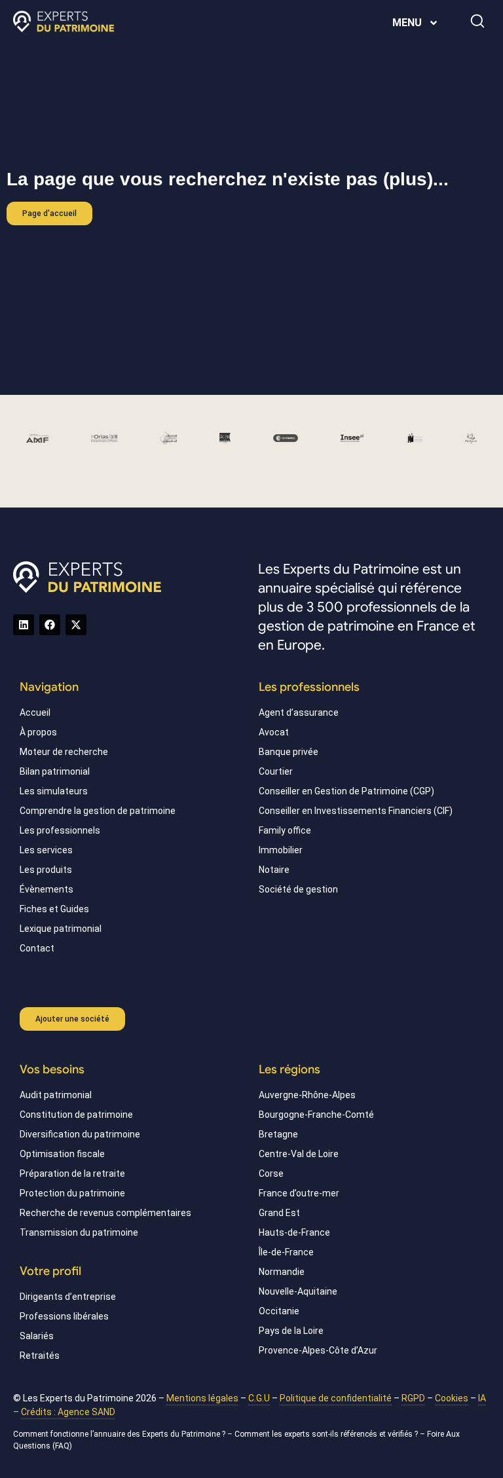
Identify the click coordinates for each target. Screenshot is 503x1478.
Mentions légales (202, 1398)
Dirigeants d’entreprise (68, 1296)
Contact (37, 948)
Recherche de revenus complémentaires (105, 1213)
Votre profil (50, 1271)
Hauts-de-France (294, 1232)
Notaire (274, 869)
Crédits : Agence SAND (68, 1412)
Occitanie (279, 1311)
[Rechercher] (477, 21)
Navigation (49, 687)
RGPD (413, 1398)
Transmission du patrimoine (79, 1232)
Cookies (451, 1398)
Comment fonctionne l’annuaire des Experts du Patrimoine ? (119, 1434)
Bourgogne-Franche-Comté (316, 1114)
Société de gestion (298, 889)
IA (482, 1398)
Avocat (274, 732)
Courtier (276, 771)
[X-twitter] (75, 624)
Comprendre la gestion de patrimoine (98, 810)
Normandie (282, 1271)
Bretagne (278, 1134)
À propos (38, 732)
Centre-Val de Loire (299, 1154)
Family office (285, 830)
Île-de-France (286, 1252)
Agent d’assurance (299, 712)
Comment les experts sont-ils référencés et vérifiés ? (326, 1434)
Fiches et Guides (54, 909)
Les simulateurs (54, 791)
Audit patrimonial (56, 1095)
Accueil (35, 712)
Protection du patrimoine (72, 1193)
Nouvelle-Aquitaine (298, 1291)
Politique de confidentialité (336, 1398)
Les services (46, 850)
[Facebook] (49, 624)
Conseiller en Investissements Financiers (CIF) (356, 810)
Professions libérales (64, 1316)
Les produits (46, 869)
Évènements (46, 889)
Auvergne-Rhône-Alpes (307, 1095)
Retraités (40, 1355)
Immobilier (281, 850)
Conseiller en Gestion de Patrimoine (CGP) (346, 791)
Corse (271, 1173)
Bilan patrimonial (55, 771)
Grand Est (279, 1213)
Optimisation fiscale (62, 1154)
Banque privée (288, 752)
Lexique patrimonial (61, 928)
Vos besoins (52, 1069)
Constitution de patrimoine (76, 1114)
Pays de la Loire (291, 1330)
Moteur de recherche (64, 752)
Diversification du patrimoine (80, 1134)
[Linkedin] (23, 624)
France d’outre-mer (299, 1193)
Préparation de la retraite (72, 1173)
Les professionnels (60, 830)
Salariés (37, 1336)
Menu (407, 22)
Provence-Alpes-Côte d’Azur (318, 1350)
